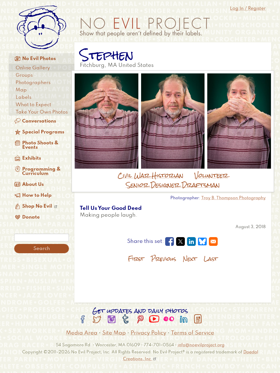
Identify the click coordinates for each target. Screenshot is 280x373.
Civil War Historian (150, 175)
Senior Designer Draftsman (173, 185)
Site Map (114, 333)
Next (190, 259)
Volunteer (211, 175)
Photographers (33, 82)
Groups (24, 75)
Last (211, 259)
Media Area (81, 333)
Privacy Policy (148, 333)
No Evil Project (145, 27)
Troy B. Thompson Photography (233, 198)
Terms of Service (192, 333)
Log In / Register (248, 9)
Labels (23, 97)
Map (21, 90)
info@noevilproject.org (201, 345)
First (136, 259)
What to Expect (33, 105)
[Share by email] (213, 241)
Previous (163, 259)
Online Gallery (33, 68)
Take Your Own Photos (42, 112)
